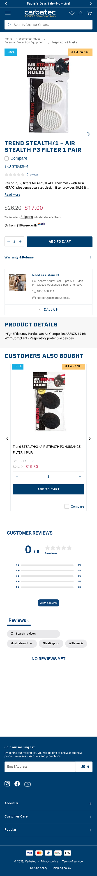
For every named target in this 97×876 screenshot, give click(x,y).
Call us (51, 309)
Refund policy (39, 868)
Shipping (27, 217)
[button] (89, 13)
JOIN (85, 766)
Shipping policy (61, 868)
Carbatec (31, 861)
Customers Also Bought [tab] (44, 356)
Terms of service (72, 861)
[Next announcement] (91, 3)
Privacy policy (49, 861)
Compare (18, 158)
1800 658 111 (45, 291)
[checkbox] (76, 644)
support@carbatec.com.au (53, 297)
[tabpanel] (48, 669)
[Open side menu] (8, 13)
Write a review (48, 603)
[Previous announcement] (6, 3)
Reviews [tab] (19, 620)
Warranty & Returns (19, 257)
